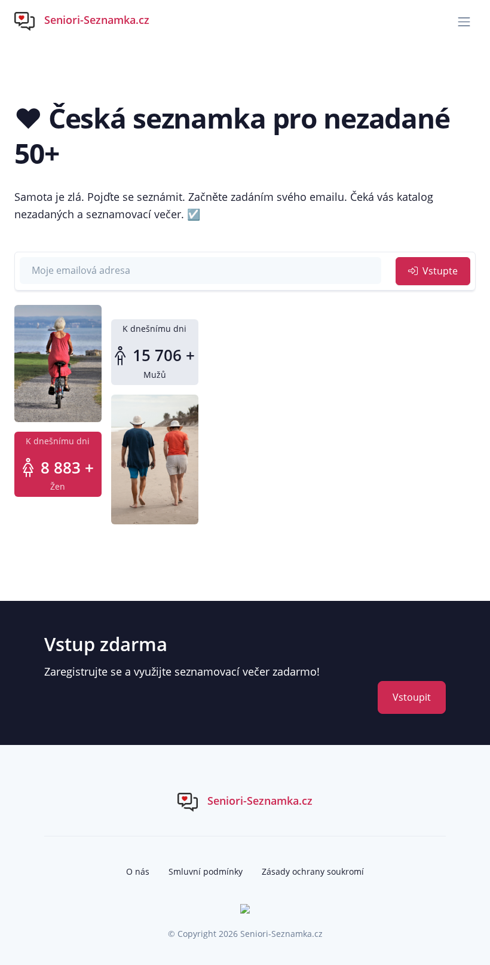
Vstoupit (412, 697)
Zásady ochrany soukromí (313, 871)
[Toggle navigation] (464, 21)
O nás (137, 871)
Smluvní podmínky (206, 871)
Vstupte (439, 270)
